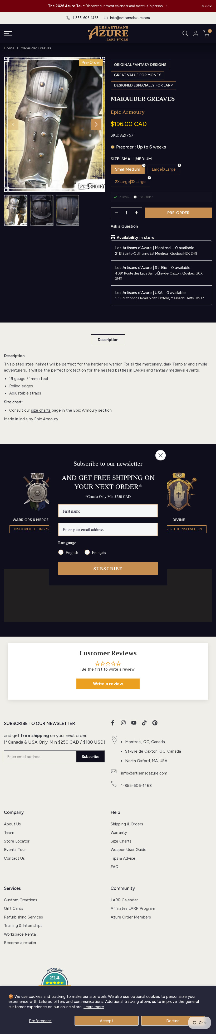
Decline (173, 1020)
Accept (106, 1020)
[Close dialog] (160, 455)
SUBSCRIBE (108, 568)
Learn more (94, 1006)
